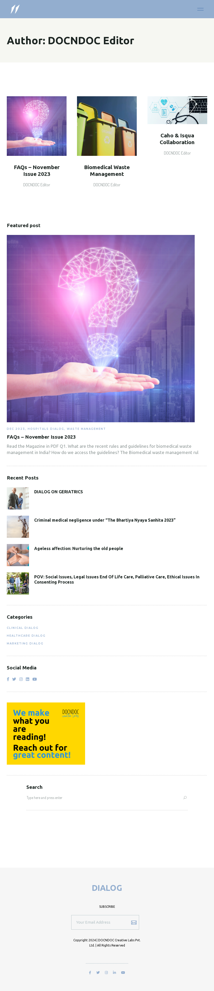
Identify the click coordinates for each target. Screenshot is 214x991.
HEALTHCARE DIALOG (26, 635)
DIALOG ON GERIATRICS (58, 491)
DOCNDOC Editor (36, 184)
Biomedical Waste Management (107, 170)
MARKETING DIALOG (25, 643)
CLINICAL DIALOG (23, 628)
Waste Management (86, 429)
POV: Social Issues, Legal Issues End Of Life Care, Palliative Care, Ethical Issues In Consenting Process (116, 579)
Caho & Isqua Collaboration (177, 138)
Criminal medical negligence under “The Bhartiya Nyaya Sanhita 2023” (105, 520)
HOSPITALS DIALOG (46, 429)
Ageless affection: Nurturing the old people (78, 548)
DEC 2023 (16, 429)
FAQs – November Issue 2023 (37, 170)
